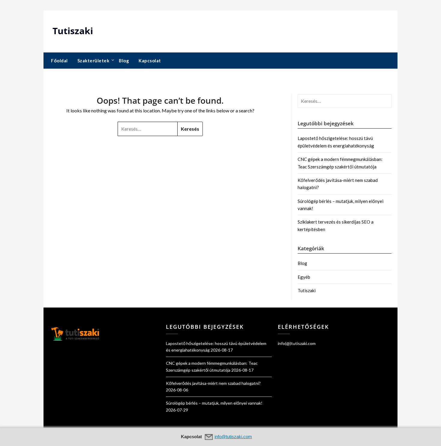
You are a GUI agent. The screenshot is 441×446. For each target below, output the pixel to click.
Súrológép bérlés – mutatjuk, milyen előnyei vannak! (214, 403)
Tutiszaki (72, 31)
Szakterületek (93, 60)
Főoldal (59, 60)
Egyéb (304, 277)
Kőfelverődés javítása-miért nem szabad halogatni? (213, 383)
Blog (124, 60)
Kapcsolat (150, 60)
